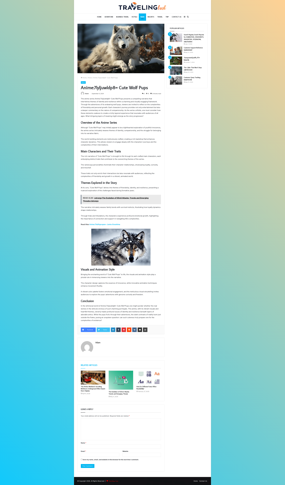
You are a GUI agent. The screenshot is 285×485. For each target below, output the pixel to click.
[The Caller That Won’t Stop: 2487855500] (176, 70)
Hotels (134, 17)
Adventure (109, 17)
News (142, 17)
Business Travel (122, 17)
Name (83, 443)
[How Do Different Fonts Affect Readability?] (148, 377)
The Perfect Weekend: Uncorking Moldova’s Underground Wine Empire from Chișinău (93, 389)
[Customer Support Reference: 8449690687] (176, 51)
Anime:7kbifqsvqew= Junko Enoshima (104, 224)
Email (83, 451)
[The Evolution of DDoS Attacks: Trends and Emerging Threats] (121, 380)
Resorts (151, 17)
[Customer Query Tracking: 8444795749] (176, 80)
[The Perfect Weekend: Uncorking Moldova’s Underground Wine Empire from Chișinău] (93, 377)
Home (99, 17)
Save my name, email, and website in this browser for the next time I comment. (111, 459)
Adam (87, 93)
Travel (159, 17)
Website (125, 451)
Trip (167, 17)
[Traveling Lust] (142, 6)
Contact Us (176, 17)
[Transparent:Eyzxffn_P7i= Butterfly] (176, 61)
